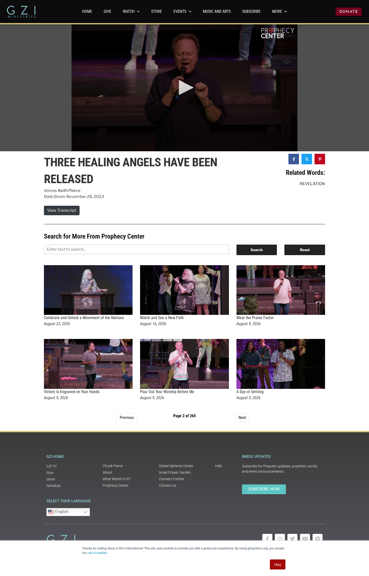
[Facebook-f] (267, 539)
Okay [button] (277, 564)
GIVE (107, 11)
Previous (127, 417)
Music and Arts (217, 11)
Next (242, 417)
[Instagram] (280, 539)
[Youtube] (305, 539)
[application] (184, 87)
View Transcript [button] (61, 210)
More (277, 11)
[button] (184, 88)
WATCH (129, 11)
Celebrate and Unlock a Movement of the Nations (84, 317)
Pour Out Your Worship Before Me (167, 391)
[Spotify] (318, 539)
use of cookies (97, 552)
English (61, 512)
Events (179, 11)
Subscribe (251, 11)
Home (87, 11)
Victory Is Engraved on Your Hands (71, 391)
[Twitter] (292, 539)
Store (156, 11)
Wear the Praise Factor (255, 317)
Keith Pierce (69, 190)
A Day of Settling (250, 391)
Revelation (312, 183)
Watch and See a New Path (162, 317)
